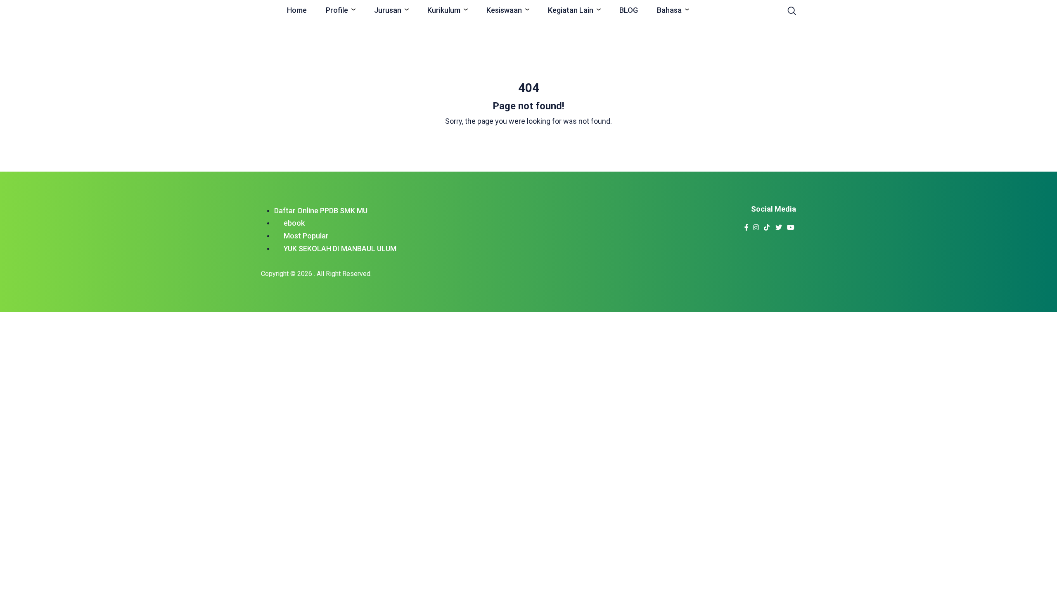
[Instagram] (756, 225)
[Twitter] (779, 225)
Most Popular (306, 235)
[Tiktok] (767, 225)
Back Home (528, 142)
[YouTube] (791, 225)
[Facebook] (747, 225)
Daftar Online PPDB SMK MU (320, 210)
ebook (294, 223)
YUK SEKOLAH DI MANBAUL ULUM (340, 248)
